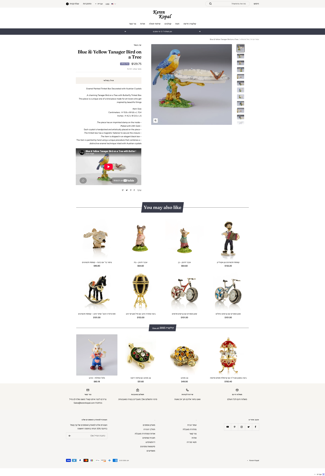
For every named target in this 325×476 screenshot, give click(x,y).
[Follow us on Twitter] (248, 426)
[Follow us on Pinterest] (234, 426)
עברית (100, 4)
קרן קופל (137, 45)
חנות (177, 24)
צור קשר (132, 24)
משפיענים (151, 451)
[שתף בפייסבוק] (134, 190)
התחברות (87, 4)
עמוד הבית (255, 39)
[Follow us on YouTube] (227, 426)
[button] (319, 474)
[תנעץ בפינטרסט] (130, 190)
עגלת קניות (73, 4)
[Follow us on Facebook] (255, 426)
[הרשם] (70, 436)
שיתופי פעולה (154, 24)
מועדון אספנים (149, 425)
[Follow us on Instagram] (241, 426)
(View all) (155, 328)
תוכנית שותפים (148, 438)
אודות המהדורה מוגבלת (145, 433)
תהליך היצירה (149, 429)
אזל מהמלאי (244, 39)
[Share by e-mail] (122, 190)
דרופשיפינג (150, 442)
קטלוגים (168, 24)
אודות (142, 24)
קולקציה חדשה (189, 24)
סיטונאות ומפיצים (147, 446)
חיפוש (256, 4)
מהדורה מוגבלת (190, 429)
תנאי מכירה (192, 442)
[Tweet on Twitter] (127, 190)
